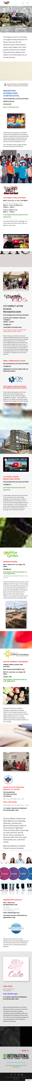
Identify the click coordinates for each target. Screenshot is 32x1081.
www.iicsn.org (8, 101)
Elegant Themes (15, 1077)
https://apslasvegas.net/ (11, 913)
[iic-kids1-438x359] (16, 127)
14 (22, 626)
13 (21, 626)
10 (17, 626)
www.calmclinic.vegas (10, 994)
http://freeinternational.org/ (16, 1062)
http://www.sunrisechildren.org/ (14, 669)
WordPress (16, 1079)
